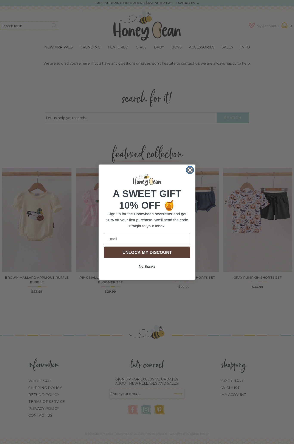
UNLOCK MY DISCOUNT (147, 252)
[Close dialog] (190, 170)
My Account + (268, 26)
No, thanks (147, 266)
